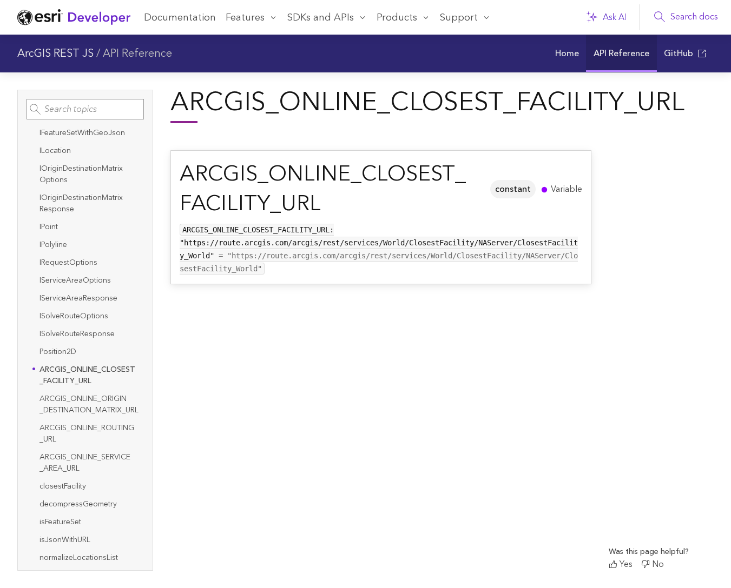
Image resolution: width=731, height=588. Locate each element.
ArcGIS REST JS (55, 53)
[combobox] (85, 109)
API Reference (137, 53)
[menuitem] (567, 53)
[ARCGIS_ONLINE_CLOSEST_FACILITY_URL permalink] (477, 189)
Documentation (180, 17)
